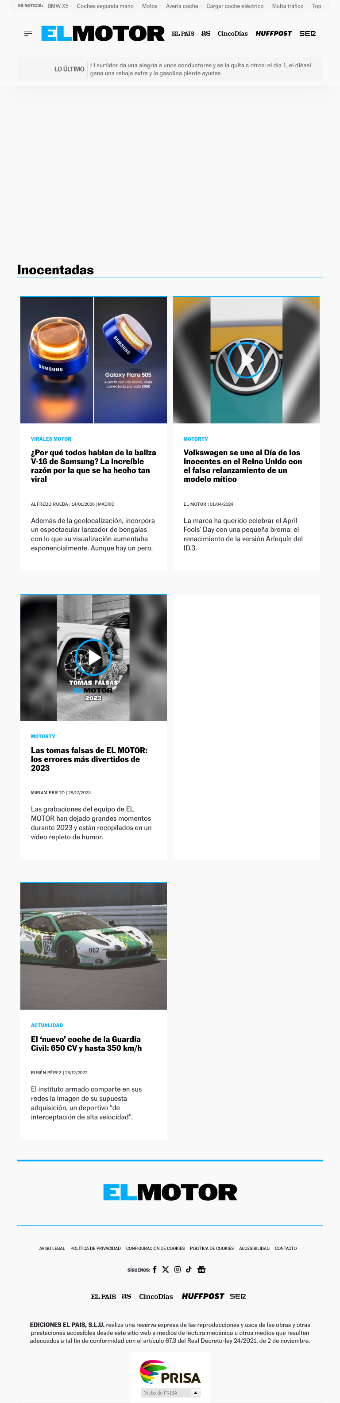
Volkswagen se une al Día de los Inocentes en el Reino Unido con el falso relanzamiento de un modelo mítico (243, 466)
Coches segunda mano (106, 6)
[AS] (206, 33)
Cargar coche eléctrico (236, 6)
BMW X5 (58, 6)
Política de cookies (212, 1248)
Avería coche (183, 6)
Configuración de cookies (155, 1248)
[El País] (183, 33)
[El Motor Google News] (201, 1270)
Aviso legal (52, 1248)
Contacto (286, 1248)
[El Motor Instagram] (177, 1270)
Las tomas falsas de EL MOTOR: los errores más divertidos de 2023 (89, 759)
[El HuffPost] (273, 33)
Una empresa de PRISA (170, 1371)
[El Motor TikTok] (189, 1270)
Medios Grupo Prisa (170, 1393)
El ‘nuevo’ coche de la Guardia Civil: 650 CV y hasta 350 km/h (86, 1044)
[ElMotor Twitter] (165, 1270)
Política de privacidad (95, 1248)
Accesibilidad (254, 1248)
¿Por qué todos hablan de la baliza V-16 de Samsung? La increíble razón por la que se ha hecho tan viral (93, 466)
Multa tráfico (288, 6)
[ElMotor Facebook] (155, 1270)
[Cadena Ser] (308, 33)
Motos (150, 6)
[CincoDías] (233, 33)
